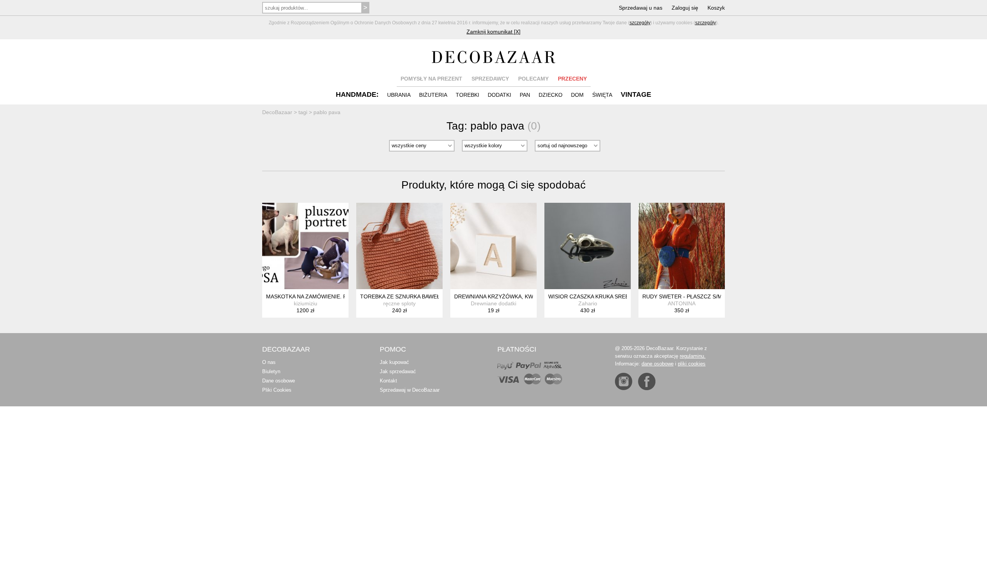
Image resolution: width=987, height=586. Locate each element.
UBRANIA (399, 95)
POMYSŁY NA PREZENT (431, 79)
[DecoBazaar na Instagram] (623, 381)
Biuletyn (271, 371)
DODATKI (499, 95)
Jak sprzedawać (398, 371)
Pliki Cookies (276, 390)
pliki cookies (692, 364)
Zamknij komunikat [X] (493, 32)
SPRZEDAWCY (490, 79)
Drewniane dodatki (493, 303)
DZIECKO (551, 95)
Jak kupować (394, 362)
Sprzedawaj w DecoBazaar (410, 390)
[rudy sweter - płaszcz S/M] (681, 246)
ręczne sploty (399, 303)
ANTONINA (682, 303)
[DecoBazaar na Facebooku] (646, 381)
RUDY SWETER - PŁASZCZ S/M (682, 296)
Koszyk (716, 8)
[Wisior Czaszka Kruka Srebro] (587, 246)
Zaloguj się (685, 8)
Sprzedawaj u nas (640, 8)
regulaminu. (693, 356)
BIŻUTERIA (433, 95)
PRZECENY (572, 79)
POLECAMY (533, 79)
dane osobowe (658, 364)
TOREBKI (467, 95)
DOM (577, 95)
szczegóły (640, 22)
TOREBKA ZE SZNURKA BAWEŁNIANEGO (412, 296)
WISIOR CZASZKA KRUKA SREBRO (592, 296)
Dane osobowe (278, 381)
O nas (269, 362)
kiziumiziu (305, 303)
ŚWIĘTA (602, 95)
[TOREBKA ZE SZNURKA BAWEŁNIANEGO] (399, 246)
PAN (525, 95)
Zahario (587, 303)
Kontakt (388, 381)
